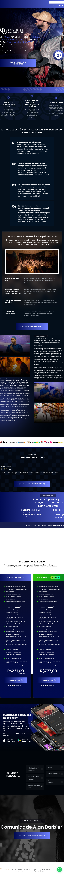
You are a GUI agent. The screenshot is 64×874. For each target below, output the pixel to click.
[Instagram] (53, 5)
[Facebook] (56, 5)
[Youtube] (59, 5)
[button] (23, 479)
